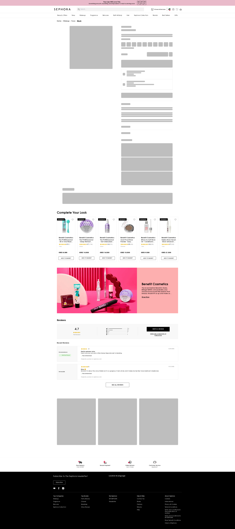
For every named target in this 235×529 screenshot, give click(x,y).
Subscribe (59, 482)
